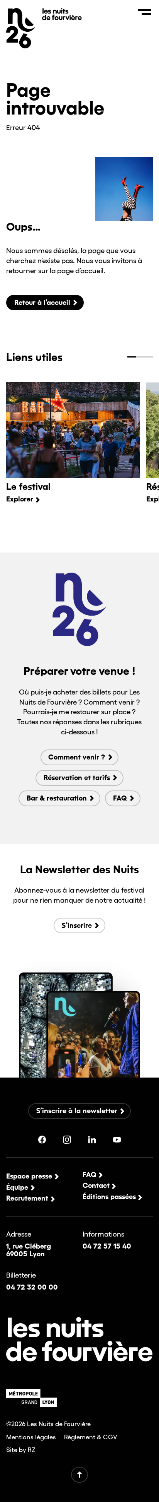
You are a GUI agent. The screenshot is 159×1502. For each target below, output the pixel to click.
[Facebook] (42, 1139)
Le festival (28, 486)
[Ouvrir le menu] (144, 12)
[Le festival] (73, 430)
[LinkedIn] (92, 1139)
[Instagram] (67, 1139)
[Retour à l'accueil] (62, 17)
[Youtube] (117, 1139)
